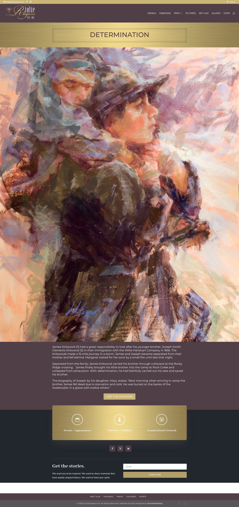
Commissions (165, 13)
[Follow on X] (120, 449)
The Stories (190, 13)
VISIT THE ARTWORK (119, 396)
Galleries (216, 13)
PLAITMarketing (155, 503)
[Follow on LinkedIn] (128, 449)
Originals (152, 13)
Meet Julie (204, 13)
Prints (177, 13)
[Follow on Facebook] (112, 449)
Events (227, 13)
